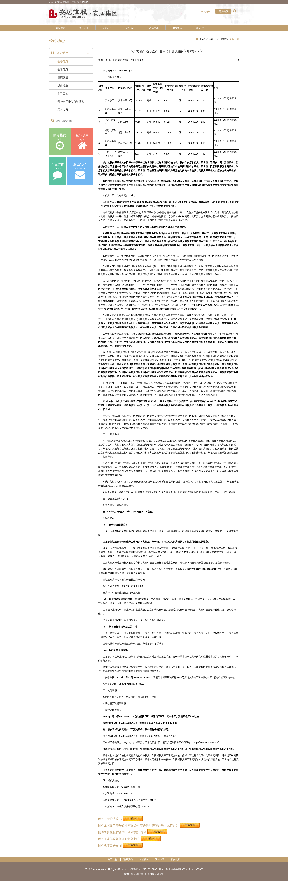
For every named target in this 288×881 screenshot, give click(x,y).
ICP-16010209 (149, 869)
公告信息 (63, 61)
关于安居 (84, 28)
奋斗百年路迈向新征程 (71, 101)
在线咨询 (205, 11)
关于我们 (112, 859)
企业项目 (130, 28)
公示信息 (63, 69)
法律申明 (159, 859)
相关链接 (175, 859)
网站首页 (60, 28)
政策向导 (154, 28)
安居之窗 (63, 109)
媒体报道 (63, 85)
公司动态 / (222, 39)
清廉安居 (63, 77)
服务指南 (177, 28)
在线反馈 (144, 859)
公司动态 (107, 28)
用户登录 (223, 11)
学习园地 (63, 93)
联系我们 (200, 28)
